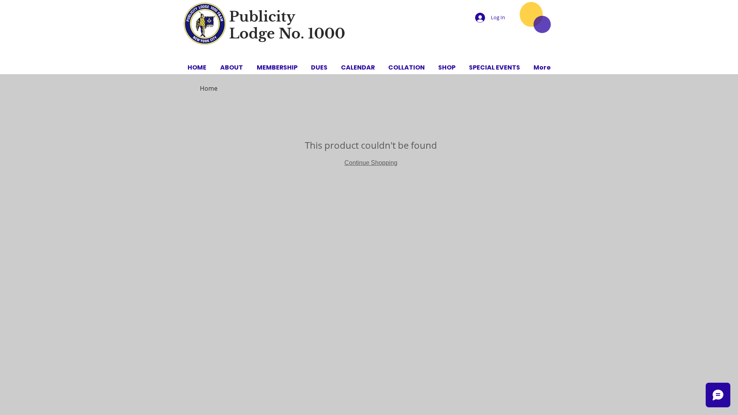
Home (209, 88)
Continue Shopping (370, 162)
